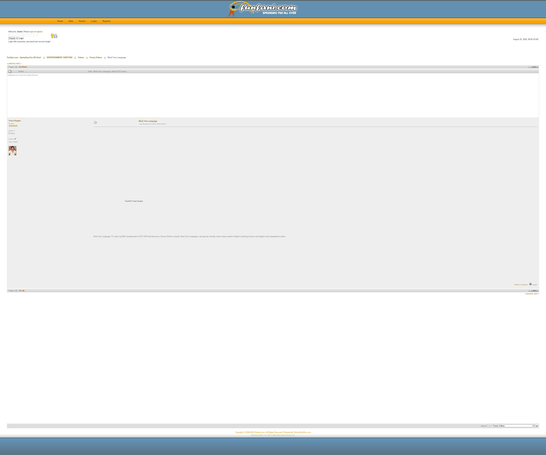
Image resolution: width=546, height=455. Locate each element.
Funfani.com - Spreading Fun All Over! (24, 57)
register (39, 32)
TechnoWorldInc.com (302, 432)
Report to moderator (521, 284)
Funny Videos (96, 57)
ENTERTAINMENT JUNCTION (59, 57)
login (32, 32)
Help (71, 21)
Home (60, 21)
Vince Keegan (15, 121)
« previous (11, 63)
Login (94, 21)
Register (107, 21)
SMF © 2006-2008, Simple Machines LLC (281, 435)
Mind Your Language (148, 121)
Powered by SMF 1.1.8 (258, 435)
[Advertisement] (93, 97)
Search (82, 21)
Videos (81, 57)
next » (18, 63)
